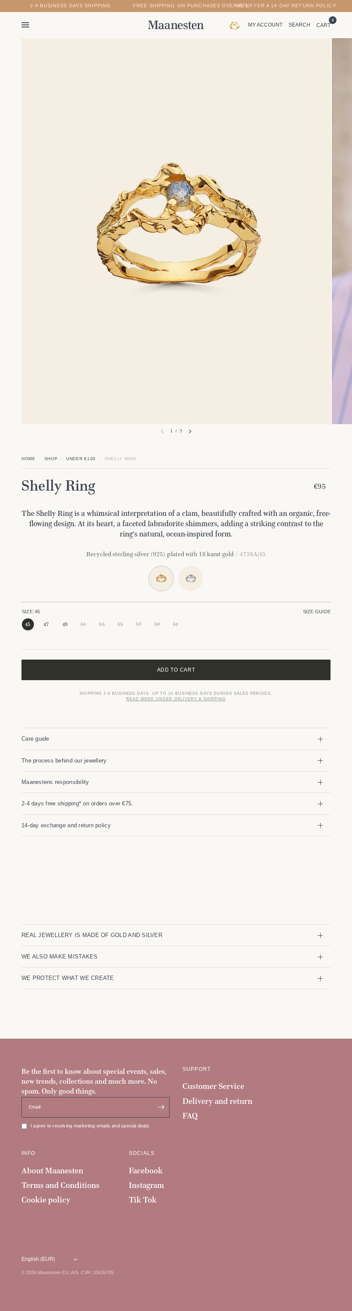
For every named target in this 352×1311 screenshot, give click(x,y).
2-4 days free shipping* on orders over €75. (77, 803)
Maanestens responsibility (55, 782)
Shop (51, 458)
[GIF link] (236, 25)
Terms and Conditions (60, 1185)
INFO (28, 1153)
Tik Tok (143, 1200)
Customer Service (213, 1086)
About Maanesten (52, 1170)
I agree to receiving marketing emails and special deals (89, 1125)
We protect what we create (67, 978)
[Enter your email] (161, 1107)
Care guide (35, 738)
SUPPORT (196, 1069)
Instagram (146, 1185)
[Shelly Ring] (191, 578)
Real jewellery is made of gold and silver (91, 935)
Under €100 (81, 458)
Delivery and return (217, 1101)
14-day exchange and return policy (66, 825)
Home (28, 458)
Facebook (146, 1170)
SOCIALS (142, 1153)
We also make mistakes (59, 956)
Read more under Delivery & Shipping (176, 699)
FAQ (190, 1116)
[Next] (190, 431)
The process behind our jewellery (64, 760)
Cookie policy (45, 1200)
